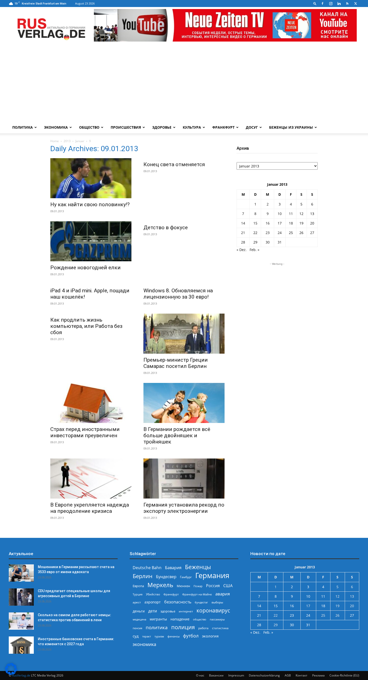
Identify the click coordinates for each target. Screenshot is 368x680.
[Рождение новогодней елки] (90, 241)
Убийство (153, 594)
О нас (200, 675)
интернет (186, 611)
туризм (159, 636)
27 (312, 232)
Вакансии (216, 675)
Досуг (252, 127)
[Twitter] (355, 3)
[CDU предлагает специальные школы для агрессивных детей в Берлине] (21, 597)
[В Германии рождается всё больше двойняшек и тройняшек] (184, 403)
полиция (183, 627)
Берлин (142, 576)
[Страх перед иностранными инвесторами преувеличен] (90, 403)
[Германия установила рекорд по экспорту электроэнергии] (184, 479)
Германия (212, 575)
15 (255, 223)
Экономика (56, 127)
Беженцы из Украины (291, 127)
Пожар (198, 586)
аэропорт (152, 602)
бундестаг (201, 602)
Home (54, 141)
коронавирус (213, 610)
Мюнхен (183, 586)
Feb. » (254, 249)
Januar (79, 141)
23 (268, 232)
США (228, 585)
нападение (180, 619)
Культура (192, 127)
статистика (220, 628)
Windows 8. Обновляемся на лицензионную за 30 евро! (178, 294)
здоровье (167, 611)
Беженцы (198, 567)
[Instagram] (330, 3)
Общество (89, 127)
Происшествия (126, 127)
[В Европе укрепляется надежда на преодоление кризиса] (90, 479)
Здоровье (161, 127)
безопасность (177, 602)
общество (199, 619)
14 (243, 223)
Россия (213, 585)
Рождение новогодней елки (85, 268)
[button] (315, 3)
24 (280, 232)
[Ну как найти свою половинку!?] (90, 178)
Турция (137, 594)
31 (280, 242)
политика (157, 627)
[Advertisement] (184, 84)
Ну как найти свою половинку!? (90, 204)
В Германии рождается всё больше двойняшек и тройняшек (176, 435)
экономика (144, 644)
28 (243, 242)
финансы (173, 636)
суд (136, 635)
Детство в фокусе (165, 227)
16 (268, 223)
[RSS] (347, 3)
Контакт (301, 675)
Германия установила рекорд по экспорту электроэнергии (183, 508)
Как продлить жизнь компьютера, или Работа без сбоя (86, 326)
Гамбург (186, 577)
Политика (22, 127)
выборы (217, 602)
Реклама (318, 675)
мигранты (158, 619)
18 (291, 223)
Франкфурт (223, 127)
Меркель (160, 584)
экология (210, 635)
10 (280, 213)
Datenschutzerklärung (264, 675)
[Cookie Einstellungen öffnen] (11, 673)
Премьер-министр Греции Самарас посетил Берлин (175, 363)
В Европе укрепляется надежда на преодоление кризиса (89, 508)
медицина (139, 619)
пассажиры (217, 619)
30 (268, 242)
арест (137, 602)
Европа (138, 586)
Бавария (173, 567)
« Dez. (242, 249)
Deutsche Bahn (147, 567)
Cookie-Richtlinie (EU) (344, 675)
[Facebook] (322, 3)
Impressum (236, 675)
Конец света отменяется (174, 164)
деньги (139, 611)
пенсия (137, 628)
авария (222, 593)
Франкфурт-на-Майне (197, 594)
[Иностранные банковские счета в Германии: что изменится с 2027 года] (21, 645)
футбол (191, 635)
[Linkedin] (339, 3)
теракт (146, 636)
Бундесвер (166, 576)
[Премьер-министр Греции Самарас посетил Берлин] (184, 334)
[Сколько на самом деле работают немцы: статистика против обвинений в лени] (21, 621)
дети (152, 611)
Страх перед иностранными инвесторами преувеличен (85, 432)
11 (291, 213)
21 (243, 232)
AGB (288, 675)
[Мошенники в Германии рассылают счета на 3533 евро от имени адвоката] (21, 573)
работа (203, 628)
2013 (67, 141)
